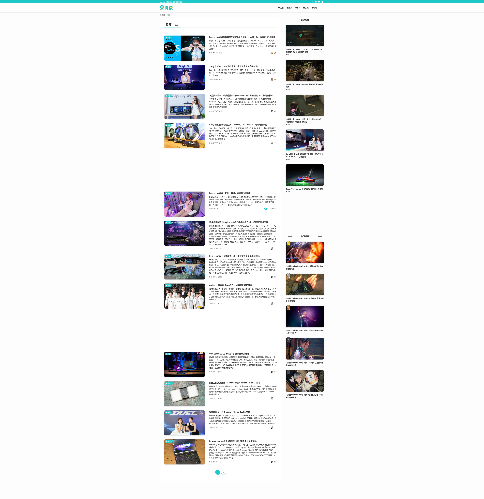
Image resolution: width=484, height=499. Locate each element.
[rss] (322, 2)
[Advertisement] (220, 170)
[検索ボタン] (321, 7)
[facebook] (309, 2)
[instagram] (315, 2)
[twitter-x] (312, 2)
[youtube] (319, 2)
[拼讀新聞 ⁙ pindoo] (166, 7)
